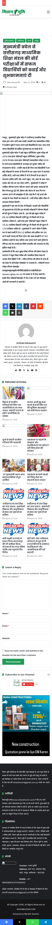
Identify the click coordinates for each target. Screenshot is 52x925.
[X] (12, 306)
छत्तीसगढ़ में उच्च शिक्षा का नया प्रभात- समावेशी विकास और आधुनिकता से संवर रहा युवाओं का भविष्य (38, 509)
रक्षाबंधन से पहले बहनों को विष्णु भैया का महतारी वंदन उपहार (37, 477)
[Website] (16, 370)
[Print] (19, 313)
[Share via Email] (12, 313)
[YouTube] (32, 370)
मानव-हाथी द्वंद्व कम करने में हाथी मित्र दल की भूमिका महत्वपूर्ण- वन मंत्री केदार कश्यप (37, 406)
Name (5, 613)
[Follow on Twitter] (19, 82)
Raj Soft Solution (31, 914)
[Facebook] (5, 306)
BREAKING (9, 40)
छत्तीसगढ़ (21, 40)
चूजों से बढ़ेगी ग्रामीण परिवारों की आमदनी (12, 441)
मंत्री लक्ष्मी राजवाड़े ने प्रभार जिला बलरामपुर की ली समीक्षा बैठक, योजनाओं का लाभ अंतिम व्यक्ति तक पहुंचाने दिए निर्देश (13, 545)
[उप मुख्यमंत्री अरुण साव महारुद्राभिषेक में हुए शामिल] (13, 465)
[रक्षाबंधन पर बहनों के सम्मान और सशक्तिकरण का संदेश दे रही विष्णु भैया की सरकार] (38, 430)
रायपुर (37, 40)
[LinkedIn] (19, 306)
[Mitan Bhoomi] (13, 12)
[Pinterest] (33, 306)
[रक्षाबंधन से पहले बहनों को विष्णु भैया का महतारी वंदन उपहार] (38, 465)
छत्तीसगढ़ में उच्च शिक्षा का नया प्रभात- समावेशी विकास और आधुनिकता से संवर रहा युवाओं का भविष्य (13, 509)
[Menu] (48, 13)
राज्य (29, 40)
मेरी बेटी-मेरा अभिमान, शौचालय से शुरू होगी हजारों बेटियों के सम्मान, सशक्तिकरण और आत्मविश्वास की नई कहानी (38, 545)
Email (5, 626)
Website (6, 638)
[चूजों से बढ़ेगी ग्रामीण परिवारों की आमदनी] (13, 430)
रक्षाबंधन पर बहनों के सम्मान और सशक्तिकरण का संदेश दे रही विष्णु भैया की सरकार (38, 445)
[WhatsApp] (5, 313)
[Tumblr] (26, 306)
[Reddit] (40, 306)
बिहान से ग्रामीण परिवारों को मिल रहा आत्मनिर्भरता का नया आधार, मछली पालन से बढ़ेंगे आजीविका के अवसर (12, 409)
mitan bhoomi (12, 82)
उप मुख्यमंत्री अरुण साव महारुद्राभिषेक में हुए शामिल (13, 477)
